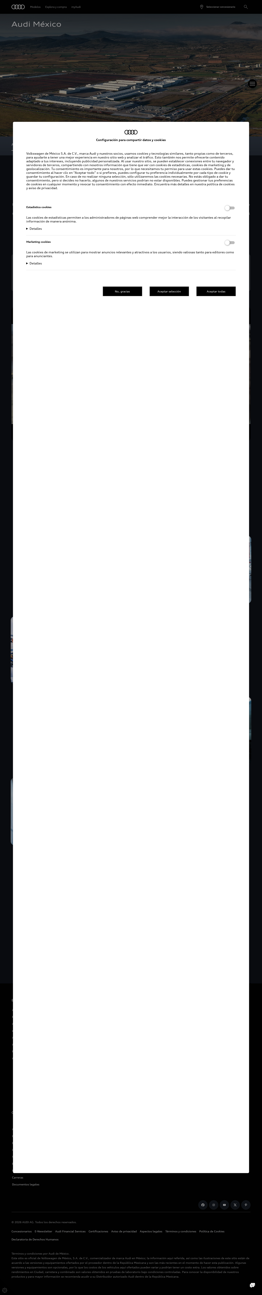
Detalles (36, 229)
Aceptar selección (169, 291)
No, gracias (122, 291)
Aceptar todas (216, 291)
